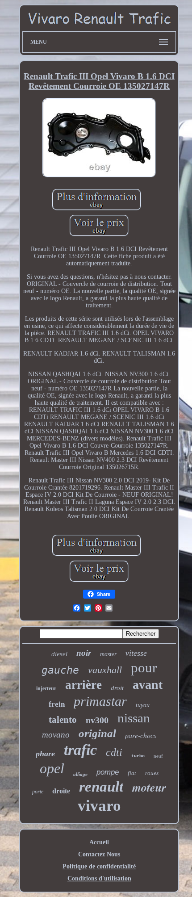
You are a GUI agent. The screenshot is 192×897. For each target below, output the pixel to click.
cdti (114, 752)
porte (37, 791)
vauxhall (105, 669)
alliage (80, 774)
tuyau (143, 705)
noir (83, 653)
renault (101, 787)
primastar (100, 701)
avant (148, 685)
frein (57, 704)
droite (61, 791)
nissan (133, 718)
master (108, 654)
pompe (107, 772)
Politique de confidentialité (99, 866)
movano (56, 734)
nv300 (97, 720)
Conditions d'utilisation (99, 878)
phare (45, 753)
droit (117, 688)
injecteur (46, 688)
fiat (132, 773)
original (97, 733)
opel (52, 768)
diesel (59, 654)
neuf (158, 756)
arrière (83, 685)
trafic (80, 750)
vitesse (136, 653)
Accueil (99, 842)
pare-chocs (140, 735)
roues (152, 773)
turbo (138, 756)
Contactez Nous (99, 854)
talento (63, 719)
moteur (149, 787)
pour (144, 667)
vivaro (99, 805)
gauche (60, 670)
